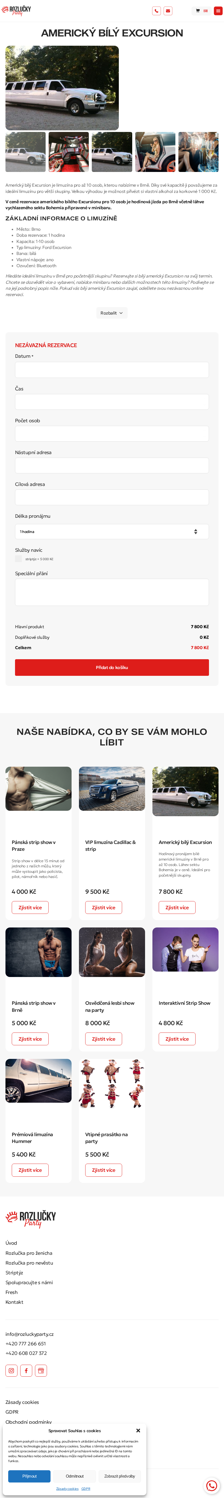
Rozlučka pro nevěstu (29, 1263)
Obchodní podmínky (28, 1422)
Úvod (11, 1243)
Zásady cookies (67, 1489)
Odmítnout (75, 1476)
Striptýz (14, 1272)
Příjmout (29, 1476)
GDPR (85, 1489)
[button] (138, 1430)
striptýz (39, 559)
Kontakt (14, 1302)
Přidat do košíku (112, 667)
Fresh (11, 1292)
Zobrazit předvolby (119, 1476)
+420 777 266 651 (25, 1343)
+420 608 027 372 (26, 1353)
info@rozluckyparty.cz (29, 1334)
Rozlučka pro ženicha (28, 1253)
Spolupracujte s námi (29, 1282)
